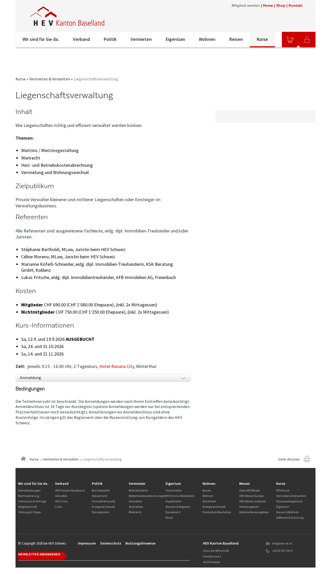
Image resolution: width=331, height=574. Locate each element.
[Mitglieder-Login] (306, 39)
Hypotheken (174, 501)
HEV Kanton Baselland (70, 490)
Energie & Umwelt (103, 507)
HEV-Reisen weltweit (252, 501)
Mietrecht (135, 512)
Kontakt (296, 5)
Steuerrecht (99, 496)
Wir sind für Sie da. (40, 39)
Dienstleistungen (29, 490)
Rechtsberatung (28, 496)
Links (58, 507)
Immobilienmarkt (103, 501)
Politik (110, 39)
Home (268, 5)
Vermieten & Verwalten (49, 78)
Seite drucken (289, 459)
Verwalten (135, 501)
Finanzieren (174, 490)
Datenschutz (110, 543)
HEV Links (61, 501)
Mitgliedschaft (27, 507)
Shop (280, 5)
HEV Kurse (282, 490)
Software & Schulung (289, 517)
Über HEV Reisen (249, 490)
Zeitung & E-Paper (29, 512)
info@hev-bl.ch (282, 543)
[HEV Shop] (290, 39)
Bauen (206, 490)
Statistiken (136, 507)
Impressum (87, 543)
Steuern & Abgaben (178, 507)
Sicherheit (209, 501)
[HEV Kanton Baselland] (85, 16)
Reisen (236, 39)
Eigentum (175, 39)
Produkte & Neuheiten (216, 512)
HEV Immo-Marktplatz (180, 496)
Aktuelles (61, 496)
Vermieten (141, 39)
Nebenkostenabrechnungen (147, 496)
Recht (169, 517)
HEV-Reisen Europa (251, 496)
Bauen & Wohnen (287, 512)
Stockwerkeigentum (289, 501)
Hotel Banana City (116, 366)
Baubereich (173, 512)
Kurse (262, 39)
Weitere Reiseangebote (254, 512)
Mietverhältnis (138, 490)
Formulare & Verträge (32, 501)
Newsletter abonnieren (39, 554)
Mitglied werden (246, 5)
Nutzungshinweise (140, 543)
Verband (81, 39)
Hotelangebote (249, 507)
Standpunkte (100, 512)
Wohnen (207, 39)
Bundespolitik (101, 490)
